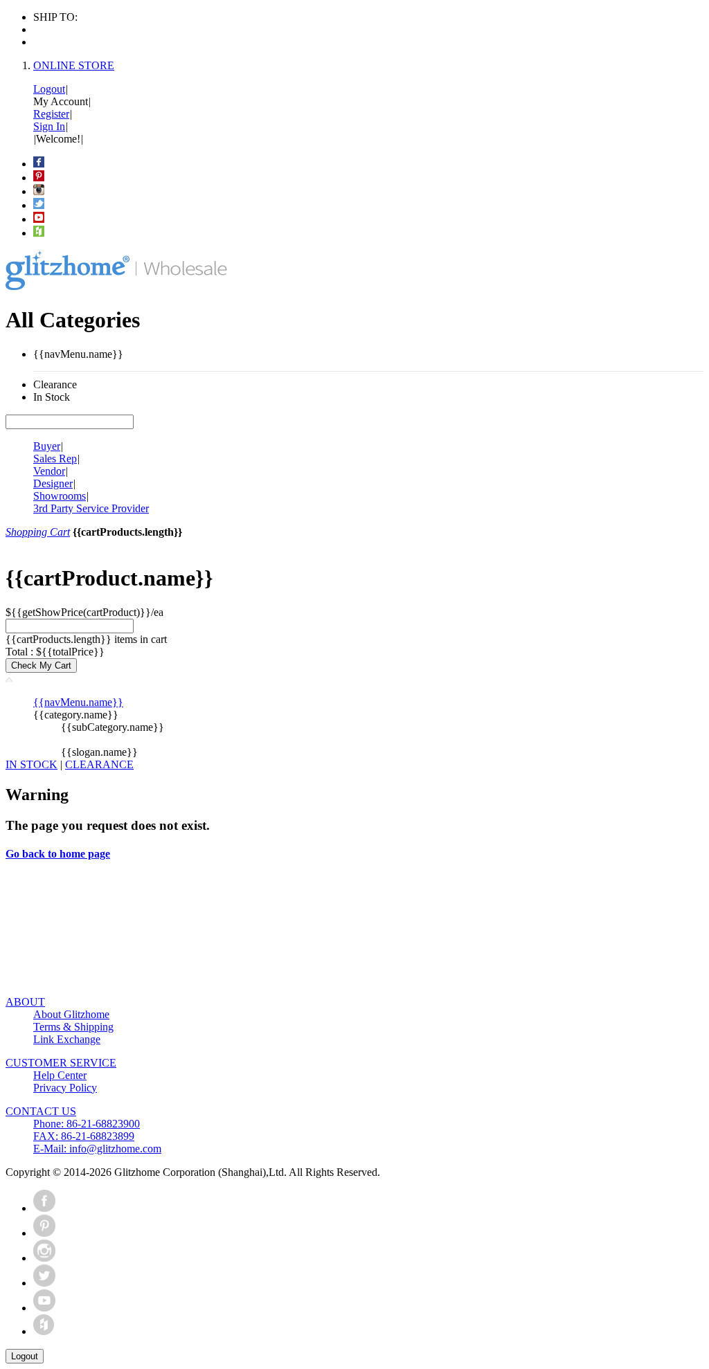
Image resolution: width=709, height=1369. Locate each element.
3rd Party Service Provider (91, 508)
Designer (53, 483)
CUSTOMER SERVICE (61, 1063)
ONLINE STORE (73, 65)
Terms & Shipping (73, 1027)
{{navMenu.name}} (78, 702)
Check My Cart (41, 665)
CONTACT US (41, 1111)
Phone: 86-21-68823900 (86, 1124)
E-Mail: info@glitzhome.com (97, 1148)
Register (51, 114)
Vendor (49, 471)
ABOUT (25, 1002)
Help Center (60, 1075)
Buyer (46, 446)
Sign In (49, 126)
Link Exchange (66, 1039)
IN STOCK (31, 764)
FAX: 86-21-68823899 (83, 1136)
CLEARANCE (99, 764)
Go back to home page (58, 854)
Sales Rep (55, 458)
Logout (49, 89)
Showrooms (59, 496)
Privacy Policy (65, 1088)
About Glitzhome (71, 1014)
